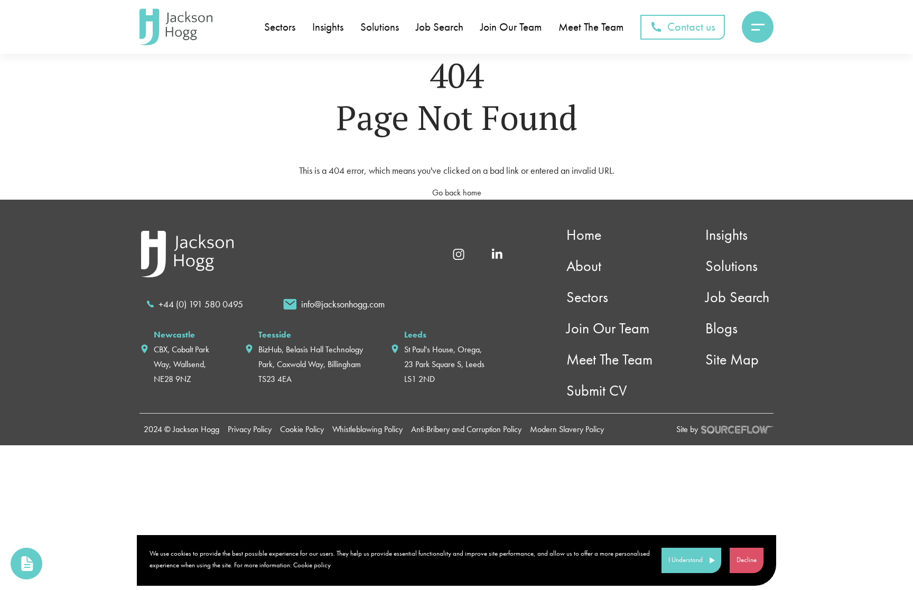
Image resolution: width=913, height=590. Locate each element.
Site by (687, 429)
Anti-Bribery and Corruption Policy (466, 429)
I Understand (685, 559)
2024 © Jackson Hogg (181, 429)
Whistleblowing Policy (367, 429)
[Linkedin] (497, 253)
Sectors (279, 27)
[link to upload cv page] (26, 563)
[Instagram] (458, 253)
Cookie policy (312, 564)
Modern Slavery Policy (567, 429)
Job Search (439, 27)
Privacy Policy (250, 429)
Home (583, 235)
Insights (327, 27)
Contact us (691, 26)
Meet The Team (590, 27)
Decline (747, 559)
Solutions (379, 27)
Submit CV (596, 390)
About (583, 266)
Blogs (721, 328)
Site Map (732, 359)
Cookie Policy (302, 429)
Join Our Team (511, 27)
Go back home (456, 192)
